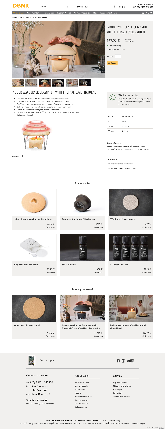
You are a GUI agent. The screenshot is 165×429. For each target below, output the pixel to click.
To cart (113, 63)
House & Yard (48, 12)
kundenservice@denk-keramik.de (40, 403)
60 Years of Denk (82, 382)
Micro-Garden (32, 12)
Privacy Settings (46, 423)
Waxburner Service (121, 396)
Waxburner (18, 12)
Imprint (23, 423)
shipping (131, 41)
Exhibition (117, 392)
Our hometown (81, 399)
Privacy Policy (33, 423)
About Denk (82, 375)
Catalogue (117, 389)
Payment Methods (120, 382)
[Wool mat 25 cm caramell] (34, 308)
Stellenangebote (81, 407)
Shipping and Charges (122, 385)
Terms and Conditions (63, 423)
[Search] (67, 6)
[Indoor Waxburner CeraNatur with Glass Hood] (130, 308)
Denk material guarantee (119, 423)
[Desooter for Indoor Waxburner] (82, 202)
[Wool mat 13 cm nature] (130, 202)
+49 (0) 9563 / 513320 (39, 382)
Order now (50, 227)
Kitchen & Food (64, 12)
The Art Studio (81, 403)
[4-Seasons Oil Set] (130, 247)
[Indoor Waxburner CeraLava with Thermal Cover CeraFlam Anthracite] (82, 308)
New (95, 12)
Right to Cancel (80, 423)
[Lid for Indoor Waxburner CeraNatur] (34, 202)
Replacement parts (108, 12)
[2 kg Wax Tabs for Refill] (34, 247)
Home (14, 17)
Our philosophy (81, 385)
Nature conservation (83, 396)
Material (78, 392)
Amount (110, 56)
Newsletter (82, 6)
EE (122, 6)
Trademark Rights (138, 423)
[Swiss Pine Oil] (82, 247)
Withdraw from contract (98, 423)
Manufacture (80, 389)
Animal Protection (82, 12)
